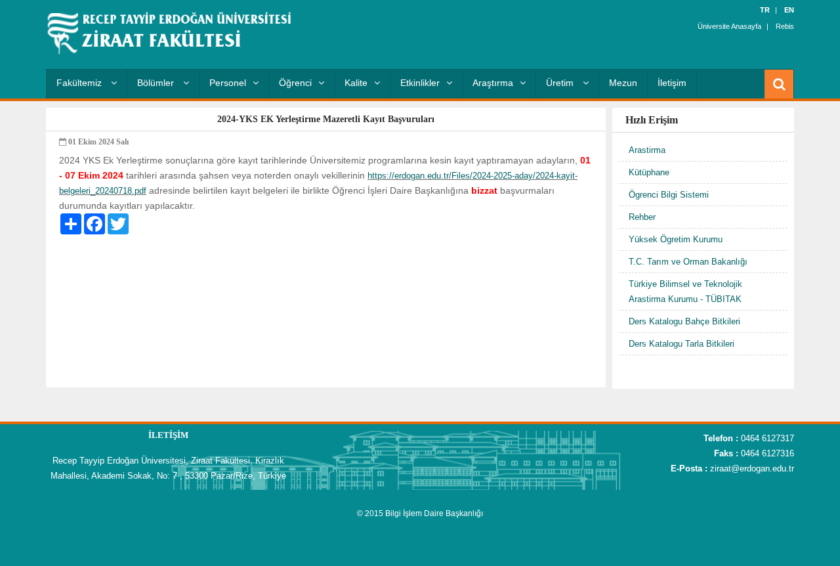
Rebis (785, 26)
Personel (227, 82)
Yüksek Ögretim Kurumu (676, 239)
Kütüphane (649, 172)
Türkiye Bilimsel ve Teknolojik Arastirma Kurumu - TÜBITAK (685, 291)
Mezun (623, 82)
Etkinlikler (420, 82)
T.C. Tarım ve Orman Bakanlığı (688, 262)
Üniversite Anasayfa (729, 26)
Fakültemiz (80, 82)
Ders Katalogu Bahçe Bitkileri (684, 321)
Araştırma (492, 82)
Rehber (642, 217)
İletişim (672, 82)
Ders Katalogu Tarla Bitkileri (681, 344)
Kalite (356, 82)
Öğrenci (295, 82)
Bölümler (157, 82)
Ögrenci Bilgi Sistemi (669, 195)
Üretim (561, 82)
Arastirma (647, 150)
